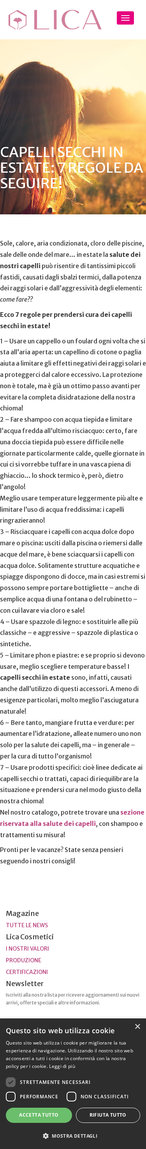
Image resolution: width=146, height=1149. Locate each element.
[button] (73, 1135)
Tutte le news (27, 925)
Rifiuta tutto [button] (108, 1115)
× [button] (137, 1027)
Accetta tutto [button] (38, 1115)
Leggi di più (62, 1066)
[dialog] (73, 1083)
